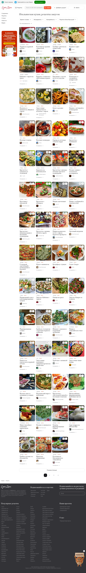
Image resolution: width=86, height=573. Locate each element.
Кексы (32, 521)
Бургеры (3, 553)
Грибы (3, 542)
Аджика (44, 551)
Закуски (3, 544)
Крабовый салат (20, 531)
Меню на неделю (39, 2)
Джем (43, 529)
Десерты (32, 536)
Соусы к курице (46, 536)
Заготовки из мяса (47, 510)
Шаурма (3, 559)
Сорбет (44, 506)
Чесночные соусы (47, 550)
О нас (61, 518)
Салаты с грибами (21, 520)
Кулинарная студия (65, 506)
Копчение (44, 518)
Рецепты (4, 16)
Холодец (3, 561)
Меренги (32, 561)
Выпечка (18, 559)
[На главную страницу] (7, 8)
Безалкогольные (46, 561)
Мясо (2, 529)
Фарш (3, 535)
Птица (3, 531)
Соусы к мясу (45, 535)
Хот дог (3, 557)
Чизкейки (32, 546)
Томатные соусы (46, 546)
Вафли (32, 527)
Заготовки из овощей (48, 512)
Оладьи (32, 520)
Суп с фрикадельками (7, 520)
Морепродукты (5, 538)
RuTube (43, 494)
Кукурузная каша (20, 551)
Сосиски (3, 548)
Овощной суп (4, 516)
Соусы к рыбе (46, 538)
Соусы (44, 533)
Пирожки (32, 516)
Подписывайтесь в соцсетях (41, 487)
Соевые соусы (46, 544)
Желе (31, 550)
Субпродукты (4, 533)
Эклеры (32, 557)
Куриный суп (4, 508)
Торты (31, 538)
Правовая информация (51, 568)
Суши (17, 508)
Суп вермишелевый (6, 518)
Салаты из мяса (20, 514)
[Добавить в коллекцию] (33, 29)
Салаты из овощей (21, 523)
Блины (32, 512)
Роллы (18, 510)
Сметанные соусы (47, 548)
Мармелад (33, 548)
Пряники (32, 535)
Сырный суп (4, 512)
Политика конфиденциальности (39, 568)
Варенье (44, 527)
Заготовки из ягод (47, 516)
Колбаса (3, 546)
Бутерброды (4, 550)
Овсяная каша (20, 546)
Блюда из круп (46, 521)
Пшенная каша (20, 540)
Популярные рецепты (10, 504)
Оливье (18, 525)
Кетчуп (44, 553)
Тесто (17, 561)
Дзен (48, 490)
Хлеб (31, 506)
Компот (44, 531)
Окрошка (3, 525)
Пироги (32, 510)
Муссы (32, 551)
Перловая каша (20, 553)
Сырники (32, 518)
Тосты (17, 506)
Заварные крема (34, 553)
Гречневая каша (20, 548)
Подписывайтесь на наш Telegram (25, 2)
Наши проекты (65, 504)
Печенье (32, 514)
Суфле (32, 559)
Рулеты (32, 523)
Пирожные (33, 544)
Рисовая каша (20, 544)
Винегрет (18, 527)
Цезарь (18, 536)
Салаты (18, 512)
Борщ (2, 521)
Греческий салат (20, 529)
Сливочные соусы (47, 542)
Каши (17, 538)
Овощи (3, 540)
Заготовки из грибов (47, 514)
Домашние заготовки (47, 508)
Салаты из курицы (21, 516)
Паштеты (3, 551)
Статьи (4, 18)
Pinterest (33, 496)
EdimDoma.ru (13, 490)
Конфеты (32, 540)
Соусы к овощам (46, 540)
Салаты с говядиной (21, 518)
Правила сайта (28, 568)
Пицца (32, 508)
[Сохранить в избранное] (30, 29)
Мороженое (33, 542)
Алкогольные (45, 559)
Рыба (2, 536)
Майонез (44, 555)
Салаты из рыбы (20, 521)
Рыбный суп (4, 514)
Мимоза (18, 535)
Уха (2, 523)
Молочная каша (20, 550)
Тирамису (32, 555)
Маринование (46, 525)
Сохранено (5, 13)
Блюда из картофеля (47, 520)
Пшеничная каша (20, 557)
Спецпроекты (63, 510)
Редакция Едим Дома (65, 521)
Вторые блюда (5, 527)
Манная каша (19, 542)
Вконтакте (33, 490)
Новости (4, 20)
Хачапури (32, 525)
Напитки (44, 557)
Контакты (59, 568)
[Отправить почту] (83, 493)
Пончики (32, 529)
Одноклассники (35, 492)
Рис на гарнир (46, 523)
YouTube (43, 490)
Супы (2, 506)
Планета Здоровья (9, 2)
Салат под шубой (20, 533)
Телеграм (33, 494)
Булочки (32, 531)
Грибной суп (4, 510)
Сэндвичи (4, 555)
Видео (3, 23)
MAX (42, 496)
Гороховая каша (20, 555)
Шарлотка (33, 533)
